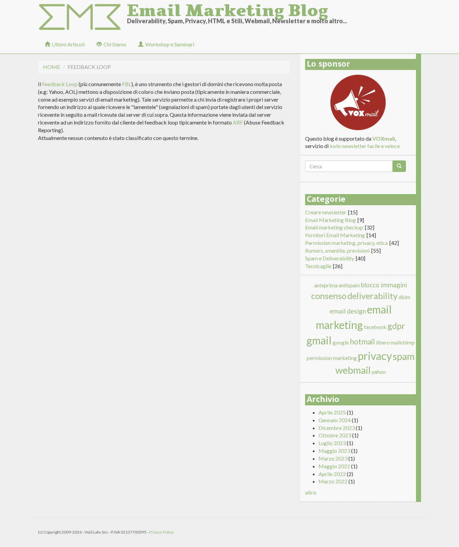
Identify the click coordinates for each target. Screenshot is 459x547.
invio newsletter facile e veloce (365, 146)
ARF (238, 122)
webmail (353, 370)
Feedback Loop (60, 84)
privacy (375, 355)
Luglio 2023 (332, 443)
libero (383, 342)
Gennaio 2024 (335, 420)
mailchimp (403, 342)
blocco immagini (384, 285)
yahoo (379, 371)
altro (310, 492)
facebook (375, 327)
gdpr (396, 326)
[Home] (82, 17)
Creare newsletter (325, 212)
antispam (349, 285)
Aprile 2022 (332, 474)
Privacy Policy (161, 532)
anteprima (326, 285)
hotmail (362, 341)
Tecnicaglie (318, 266)
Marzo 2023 (333, 458)
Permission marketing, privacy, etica (346, 243)
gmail (319, 340)
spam (404, 356)
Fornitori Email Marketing (335, 235)
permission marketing (332, 358)
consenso (328, 296)
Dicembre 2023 (337, 428)
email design (348, 311)
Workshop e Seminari (169, 44)
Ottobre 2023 (335, 435)
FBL (126, 84)
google (341, 342)
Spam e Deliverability (329, 258)
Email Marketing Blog (227, 8)
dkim (404, 297)
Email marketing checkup (334, 227)
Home (51, 67)
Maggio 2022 (334, 466)
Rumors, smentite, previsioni (337, 250)
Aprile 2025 (332, 412)
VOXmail (383, 138)
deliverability (372, 296)
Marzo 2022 (333, 481)
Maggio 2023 (334, 450)
